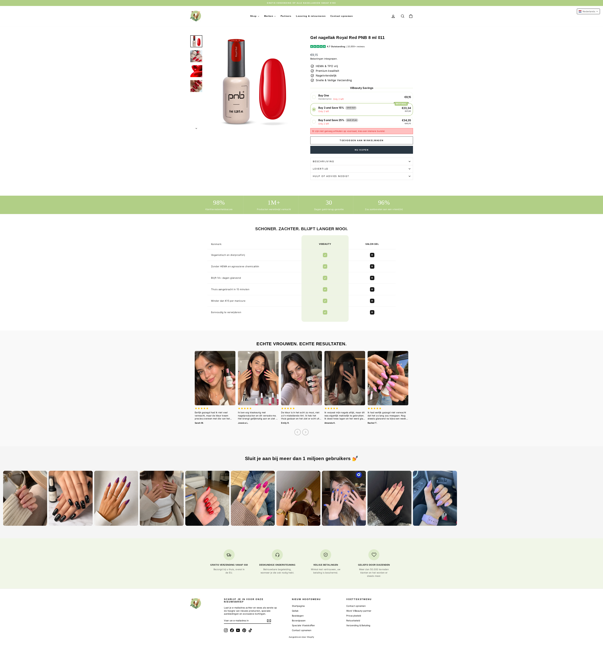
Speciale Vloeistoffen (303, 625)
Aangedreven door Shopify (301, 637)
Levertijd (320, 168)
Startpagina (298, 606)
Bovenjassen (299, 620)
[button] (361, 97)
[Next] (305, 432)
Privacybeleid (353, 615)
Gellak (295, 610)
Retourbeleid (353, 620)
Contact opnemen (301, 630)
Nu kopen (362, 150)
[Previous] (297, 432)
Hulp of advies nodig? (331, 176)
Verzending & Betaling (358, 625)
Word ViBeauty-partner (358, 610)
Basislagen (298, 615)
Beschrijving (323, 161)
